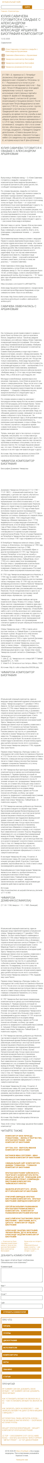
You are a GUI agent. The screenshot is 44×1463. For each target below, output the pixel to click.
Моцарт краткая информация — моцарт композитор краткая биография (21, 1429)
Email (3, 1294)
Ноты (6, 1362)
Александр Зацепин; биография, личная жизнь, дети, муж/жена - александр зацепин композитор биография (22, 1233)
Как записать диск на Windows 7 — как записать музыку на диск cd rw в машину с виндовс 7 (22, 1410)
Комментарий (6, 1267)
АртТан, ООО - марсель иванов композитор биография (20, 1149)
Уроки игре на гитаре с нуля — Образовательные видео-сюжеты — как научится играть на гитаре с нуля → (32, 1246)
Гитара (6, 1326)
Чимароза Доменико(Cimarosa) (19, 67)
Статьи (6, 1377)
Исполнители (10, 1348)
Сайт (3, 1303)
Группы (7, 1333)
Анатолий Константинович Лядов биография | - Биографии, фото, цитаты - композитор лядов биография (22, 1221)
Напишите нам (22, 1460)
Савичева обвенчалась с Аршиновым (21, 55)
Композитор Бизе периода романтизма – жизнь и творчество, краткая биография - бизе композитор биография (23, 1139)
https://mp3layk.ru (23, 1451)
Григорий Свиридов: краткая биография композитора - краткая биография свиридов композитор (23, 1199)
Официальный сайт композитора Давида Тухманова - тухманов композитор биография (22, 1165)
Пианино (7, 1369)
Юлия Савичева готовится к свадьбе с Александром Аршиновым (21, 50)
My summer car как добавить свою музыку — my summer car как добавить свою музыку (20, 1391)
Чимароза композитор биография (20, 59)
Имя (3, 1286)
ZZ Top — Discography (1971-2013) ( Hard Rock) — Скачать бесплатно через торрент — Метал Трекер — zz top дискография (22, 1438)
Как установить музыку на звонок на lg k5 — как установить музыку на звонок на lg (22, 1401)
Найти (27, 7)
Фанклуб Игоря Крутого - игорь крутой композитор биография (21, 1190)
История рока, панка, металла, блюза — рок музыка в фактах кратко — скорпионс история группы (22, 1420)
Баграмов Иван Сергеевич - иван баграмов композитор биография (22, 1156)
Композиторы (10, 1355)
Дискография (10, 1340)
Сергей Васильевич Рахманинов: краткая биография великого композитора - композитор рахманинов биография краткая (21, 1210)
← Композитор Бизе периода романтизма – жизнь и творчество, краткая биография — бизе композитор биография (9, 1246)
